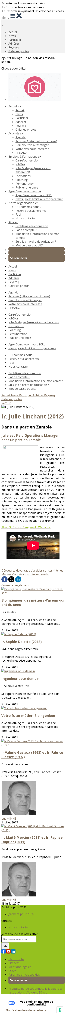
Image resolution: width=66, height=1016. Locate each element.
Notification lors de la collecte (26, 1010)
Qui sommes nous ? (28, 207)
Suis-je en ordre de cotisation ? (35, 241)
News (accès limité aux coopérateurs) (39, 199)
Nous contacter (25, 218)
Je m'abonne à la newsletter (19, 934)
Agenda (20, 137)
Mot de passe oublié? (29, 245)
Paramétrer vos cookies (24, 975)
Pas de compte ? (26, 230)
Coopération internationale (30, 574)
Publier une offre (26, 187)
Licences (14, 963)
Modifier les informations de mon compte (35, 381)
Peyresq (13, 47)
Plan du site (16, 959)
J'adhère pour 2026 (21, 914)
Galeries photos (18, 51)
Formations (23, 176)
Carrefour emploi (26, 160)
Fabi (18, 214)
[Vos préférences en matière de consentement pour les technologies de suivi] (59, 1010)
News (12, 36)
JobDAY (20, 164)
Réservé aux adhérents (30, 211)
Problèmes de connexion (31, 226)
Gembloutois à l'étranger (32, 145)
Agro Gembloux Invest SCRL (33, 195)
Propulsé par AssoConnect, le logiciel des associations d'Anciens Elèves (35, 990)
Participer (14, 40)
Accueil (12, 32)
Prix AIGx (21, 153)
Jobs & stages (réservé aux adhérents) (33, 322)
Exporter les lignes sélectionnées (23, 3)
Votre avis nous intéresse (32, 149)
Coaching (21, 180)
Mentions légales (19, 967)
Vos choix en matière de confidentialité (36, 1003)
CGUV (12, 971)
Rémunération (24, 184)
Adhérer (13, 43)
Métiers (6, 574)
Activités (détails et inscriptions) (36, 141)
